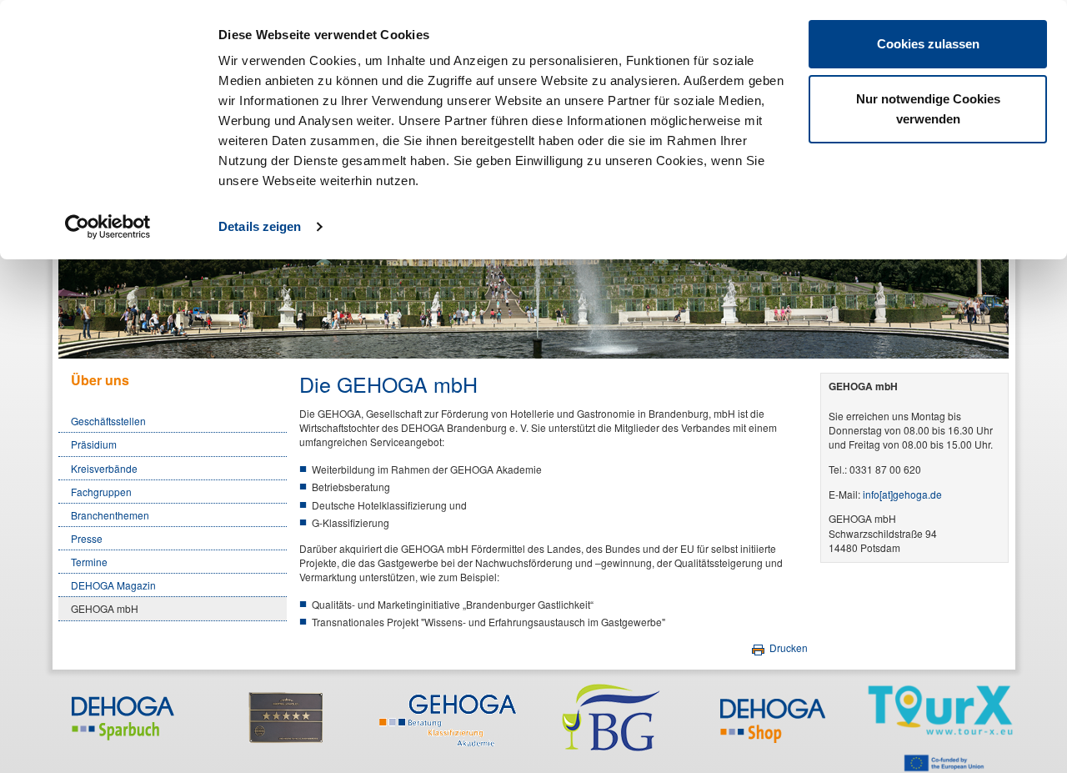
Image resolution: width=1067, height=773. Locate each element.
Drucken (787, 647)
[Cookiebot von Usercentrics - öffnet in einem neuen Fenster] (108, 226)
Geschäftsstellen (108, 421)
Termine (89, 562)
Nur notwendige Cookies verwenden (928, 109)
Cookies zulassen (928, 44)
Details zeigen (259, 226)
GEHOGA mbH (104, 608)
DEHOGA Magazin (113, 585)
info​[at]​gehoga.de (902, 494)
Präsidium (94, 444)
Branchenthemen (110, 515)
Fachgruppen (101, 491)
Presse (87, 538)
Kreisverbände (104, 468)
